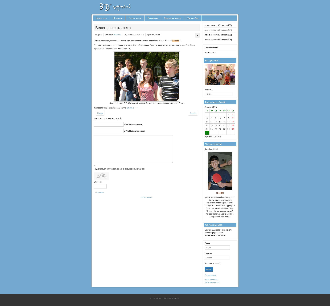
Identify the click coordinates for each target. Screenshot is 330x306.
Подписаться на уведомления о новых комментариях (119, 169)
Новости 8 (117, 35)
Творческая (153, 18)
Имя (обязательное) (133, 124)
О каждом (117, 18)
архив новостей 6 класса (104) (218, 40)
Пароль (208, 253)
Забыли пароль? (212, 282)
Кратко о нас (101, 18)
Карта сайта (210, 52)
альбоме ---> (132, 108)
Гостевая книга (211, 48)
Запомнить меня (212, 263)
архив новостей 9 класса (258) (218, 25)
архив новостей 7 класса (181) (218, 35)
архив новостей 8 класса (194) (218, 30)
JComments (146, 197)
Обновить (98, 182)
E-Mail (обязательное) (134, 131)
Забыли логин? (211, 279)
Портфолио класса (172, 18)
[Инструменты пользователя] (197, 35)
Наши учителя (135, 18)
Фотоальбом (192, 18)
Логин (207, 243)
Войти (208, 269)
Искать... (209, 89)
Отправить (99, 192)
